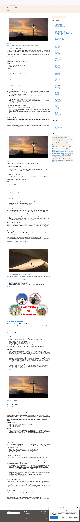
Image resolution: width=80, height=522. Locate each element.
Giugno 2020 (57, 106)
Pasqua (53, 157)
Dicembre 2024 (57, 55)
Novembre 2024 (58, 57)
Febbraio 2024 (57, 65)
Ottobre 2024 (57, 58)
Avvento (57, 137)
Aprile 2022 (57, 82)
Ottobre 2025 (57, 47)
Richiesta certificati (12, 5)
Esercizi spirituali (62, 148)
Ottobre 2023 (57, 67)
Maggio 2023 (57, 71)
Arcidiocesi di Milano (30, 515)
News (47, 2)
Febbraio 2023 (57, 73)
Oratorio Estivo (67, 155)
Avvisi (60, 137)
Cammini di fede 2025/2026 (60, 31)
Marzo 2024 (57, 64)
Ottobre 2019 (57, 115)
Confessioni (61, 145)
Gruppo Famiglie (70, 151)
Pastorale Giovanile (58, 127)
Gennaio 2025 (57, 54)
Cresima (57, 148)
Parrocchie (15, 2)
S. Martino (56, 128)
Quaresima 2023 (12, 161)
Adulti (57, 136)
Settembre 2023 (58, 68)
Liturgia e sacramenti (26, 2)
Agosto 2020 (57, 104)
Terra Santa (63, 161)
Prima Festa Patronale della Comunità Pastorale (64, 23)
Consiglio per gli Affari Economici (62, 146)
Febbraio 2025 (57, 53)
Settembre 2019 (58, 116)
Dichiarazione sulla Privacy (66, 520)
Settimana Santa (56, 161)
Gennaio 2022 (57, 86)
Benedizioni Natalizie (58, 139)
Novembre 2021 (58, 88)
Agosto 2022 (57, 80)
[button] (77, 507)
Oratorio (61, 155)
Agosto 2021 (57, 92)
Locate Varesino (58, 124)
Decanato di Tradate (30, 516)
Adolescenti (53, 136)
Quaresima (61, 158)
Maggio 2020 (57, 107)
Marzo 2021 (57, 95)
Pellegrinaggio (67, 157)
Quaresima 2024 (12, 44)
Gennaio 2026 (57, 46)
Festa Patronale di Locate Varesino (61, 28)
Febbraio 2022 (57, 85)
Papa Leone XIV (58, 36)
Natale (70, 153)
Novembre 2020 (58, 100)
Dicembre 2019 (57, 113)
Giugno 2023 (57, 70)
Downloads (54, 2)
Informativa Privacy (47, 518)
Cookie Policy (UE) (47, 516)
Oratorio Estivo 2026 (58, 24)
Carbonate (57, 122)
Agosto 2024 (57, 60)
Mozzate (56, 126)
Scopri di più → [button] (9, 129)
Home (9, 2)
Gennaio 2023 (57, 74)
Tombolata (66, 161)
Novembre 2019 (58, 114)
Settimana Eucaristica (68, 160)
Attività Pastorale (39, 2)
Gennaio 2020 (57, 112)
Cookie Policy (59, 520)
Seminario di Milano (30, 518)
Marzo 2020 (57, 109)
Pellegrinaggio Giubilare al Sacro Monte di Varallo (64, 33)
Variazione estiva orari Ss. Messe (61, 37)
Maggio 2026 (57, 45)
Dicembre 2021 (57, 87)
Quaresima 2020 (12, 401)
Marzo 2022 (57, 84)
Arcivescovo (54, 137)
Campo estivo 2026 (58, 25)
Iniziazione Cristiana (57, 153)
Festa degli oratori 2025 (59, 30)
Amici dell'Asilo (61, 136)
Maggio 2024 (57, 62)
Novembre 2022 (58, 77)
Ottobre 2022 (57, 78)
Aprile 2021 (57, 94)
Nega (63, 517)
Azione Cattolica (64, 137)
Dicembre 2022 (57, 75)
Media (61, 2)
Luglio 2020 (57, 105)
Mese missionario (65, 153)
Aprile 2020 (57, 108)
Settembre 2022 (58, 79)
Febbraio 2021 (57, 97)
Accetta (54, 517)
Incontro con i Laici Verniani (60, 26)
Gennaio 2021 (57, 98)
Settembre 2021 (58, 91)
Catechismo (63, 141)
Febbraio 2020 (57, 111)
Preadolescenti (55, 158)
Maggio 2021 (57, 93)
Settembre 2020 (58, 102)
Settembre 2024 (58, 59)
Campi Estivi (66, 139)
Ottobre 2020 (57, 101)
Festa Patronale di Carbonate (60, 27)
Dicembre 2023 (57, 66)
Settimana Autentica (59, 160)
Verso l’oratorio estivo (59, 38)
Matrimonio (57, 125)
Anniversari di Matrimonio (66, 136)
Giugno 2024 (57, 61)
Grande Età (65, 151)
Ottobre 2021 (57, 89)
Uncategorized (57, 129)
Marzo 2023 (57, 72)
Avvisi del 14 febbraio (15, 321)
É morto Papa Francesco (59, 39)
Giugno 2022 (57, 81)
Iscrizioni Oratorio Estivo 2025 (60, 34)
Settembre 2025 (58, 48)
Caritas (57, 141)
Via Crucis (69, 161)
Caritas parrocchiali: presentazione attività (62, 32)
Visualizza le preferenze (73, 517)
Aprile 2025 (57, 52)
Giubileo (61, 151)
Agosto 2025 (57, 50)
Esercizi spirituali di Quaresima (19, 275)
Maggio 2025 (57, 51)
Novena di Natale (57, 155)
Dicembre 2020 (57, 99)
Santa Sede (28, 513)
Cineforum (58, 143)
